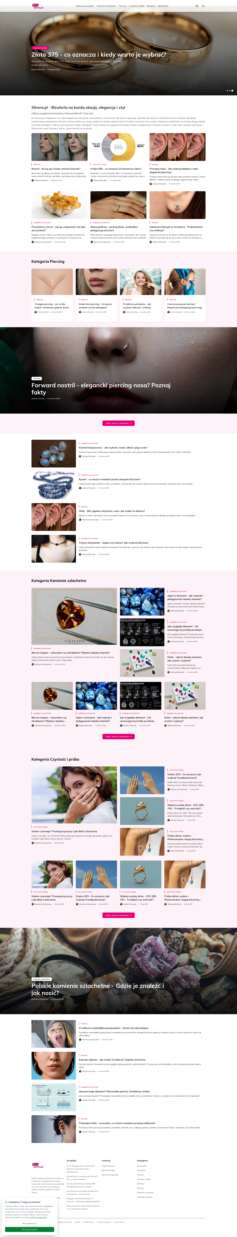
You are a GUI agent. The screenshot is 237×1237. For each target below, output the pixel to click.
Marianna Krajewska (39, 999)
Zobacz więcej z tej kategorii (117, 423)
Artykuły (71, 1160)
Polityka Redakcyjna (104, 1222)
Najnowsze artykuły (85, 6)
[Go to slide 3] (232, 91)
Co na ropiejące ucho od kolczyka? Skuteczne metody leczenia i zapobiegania (81, 1169)
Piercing (122, 6)
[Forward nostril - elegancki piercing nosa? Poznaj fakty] (118, 370)
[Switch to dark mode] (203, 6)
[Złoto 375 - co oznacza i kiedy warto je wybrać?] (118, 50)
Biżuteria (151, 6)
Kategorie (142, 1160)
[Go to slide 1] (227, 90)
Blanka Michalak (38, 69)
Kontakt (77, 1222)
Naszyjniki (141, 1170)
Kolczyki (140, 1175)
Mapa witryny (119, 1222)
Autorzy (106, 1160)
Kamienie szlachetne (106, 6)
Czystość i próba (136, 6)
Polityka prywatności (64, 1222)
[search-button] (196, 6)
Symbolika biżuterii (144, 1197)
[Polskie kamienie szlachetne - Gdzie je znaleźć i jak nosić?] (118, 971)
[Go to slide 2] (230, 90)
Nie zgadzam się (29, 1223)
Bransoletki (163, 6)
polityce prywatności (38, 1217)
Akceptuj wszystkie (29, 1229)
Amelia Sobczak (37, 398)
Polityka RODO (88, 1222)
